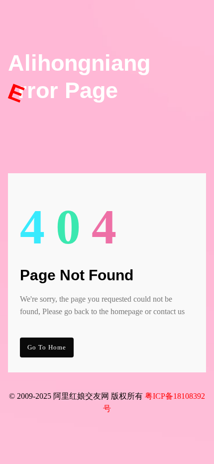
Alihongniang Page (79, 77)
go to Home (46, 347)
